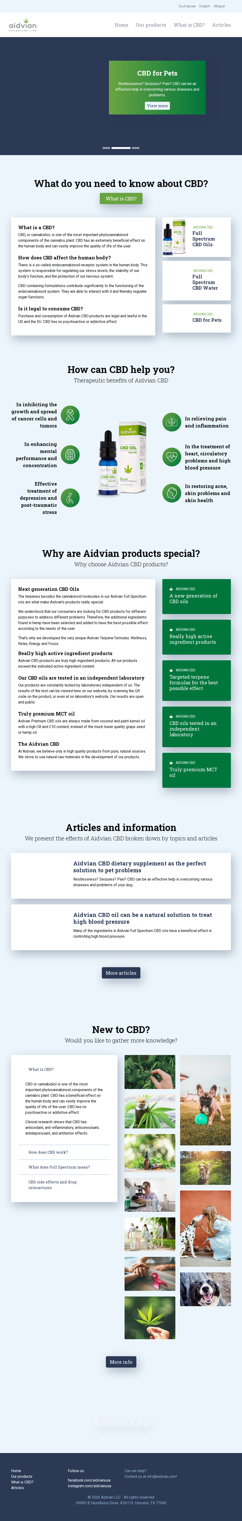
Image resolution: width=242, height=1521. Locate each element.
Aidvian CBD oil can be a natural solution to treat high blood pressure (142, 918)
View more (157, 105)
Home (121, 25)
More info (121, 1362)
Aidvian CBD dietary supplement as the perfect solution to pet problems (139, 867)
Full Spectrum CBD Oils (203, 238)
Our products (151, 25)
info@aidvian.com (161, 1476)
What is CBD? (189, 25)
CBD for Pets (207, 320)
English (204, 6)
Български (187, 6)
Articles (221, 25)
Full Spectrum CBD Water (205, 282)
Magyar (219, 6)
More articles (121, 973)
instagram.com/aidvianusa (89, 1486)
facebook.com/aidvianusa (89, 1480)
